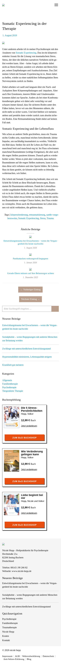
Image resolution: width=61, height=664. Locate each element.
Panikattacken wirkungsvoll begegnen (30, 258)
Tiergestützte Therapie (12, 391)
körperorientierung (19, 214)
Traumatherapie (9, 627)
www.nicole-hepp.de (21, 571)
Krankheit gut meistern (13, 365)
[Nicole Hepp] (3, 5)
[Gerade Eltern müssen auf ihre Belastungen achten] (30, 269)
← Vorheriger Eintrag (30, 289)
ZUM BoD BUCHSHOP (24, 438)
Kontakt (6, 640)
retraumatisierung (37, 214)
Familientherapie (10, 384)
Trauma (50, 218)
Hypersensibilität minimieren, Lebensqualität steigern (27, 357)
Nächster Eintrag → (30, 299)
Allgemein (7, 380)
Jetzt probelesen (29, 426)
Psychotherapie (9, 387)
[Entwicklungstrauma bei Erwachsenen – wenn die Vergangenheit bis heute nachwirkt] (30, 237)
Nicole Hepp (8, 631)
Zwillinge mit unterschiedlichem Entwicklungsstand (26, 348)
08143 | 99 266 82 (19, 567)
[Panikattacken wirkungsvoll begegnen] (30, 255)
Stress (42, 218)
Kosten (5, 636)
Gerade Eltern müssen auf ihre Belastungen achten (30, 273)
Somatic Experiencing (26, 52)
